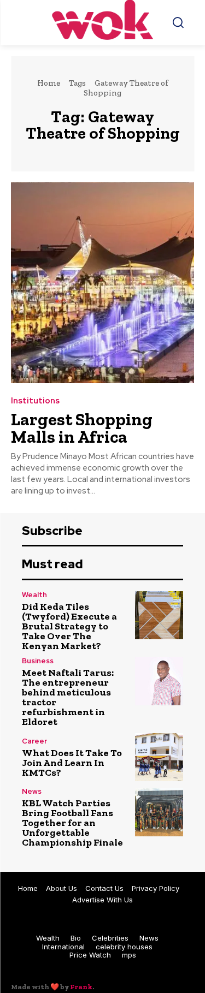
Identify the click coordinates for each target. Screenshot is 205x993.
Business (38, 660)
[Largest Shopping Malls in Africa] (102, 283)
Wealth (34, 594)
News (32, 791)
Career (34, 741)
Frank (81, 987)
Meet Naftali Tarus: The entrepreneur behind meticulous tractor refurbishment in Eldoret (68, 697)
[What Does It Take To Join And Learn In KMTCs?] (159, 757)
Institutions (35, 401)
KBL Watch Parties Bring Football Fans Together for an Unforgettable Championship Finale (72, 822)
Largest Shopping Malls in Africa (82, 428)
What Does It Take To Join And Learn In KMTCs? (72, 762)
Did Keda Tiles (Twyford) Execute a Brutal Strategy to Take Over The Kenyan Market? (69, 626)
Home (48, 83)
